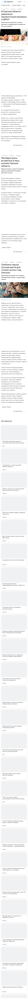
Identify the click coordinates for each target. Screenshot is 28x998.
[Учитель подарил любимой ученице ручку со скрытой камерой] (14, 816)
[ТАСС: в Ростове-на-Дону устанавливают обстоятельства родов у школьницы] (14, 792)
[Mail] (5, 2)
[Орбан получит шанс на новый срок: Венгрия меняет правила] (14, 697)
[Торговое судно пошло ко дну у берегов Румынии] (14, 768)
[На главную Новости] (9, 2)
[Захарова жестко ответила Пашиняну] (14, 555)
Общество (19, 9)
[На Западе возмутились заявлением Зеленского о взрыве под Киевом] (14, 958)
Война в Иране (17, 5)
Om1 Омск (13, 9)
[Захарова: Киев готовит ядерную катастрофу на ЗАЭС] (14, 721)
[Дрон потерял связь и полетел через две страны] (14, 531)
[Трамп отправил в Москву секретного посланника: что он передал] (14, 863)
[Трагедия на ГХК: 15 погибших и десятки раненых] (14, 602)
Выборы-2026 (6, 5)
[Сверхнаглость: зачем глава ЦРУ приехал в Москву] (14, 460)
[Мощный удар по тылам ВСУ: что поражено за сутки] (14, 911)
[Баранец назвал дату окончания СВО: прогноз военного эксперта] (14, 484)
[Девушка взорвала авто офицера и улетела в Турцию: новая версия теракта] (14, 650)
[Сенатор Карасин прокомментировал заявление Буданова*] (14, 934)
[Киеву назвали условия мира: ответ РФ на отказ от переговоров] (14, 887)
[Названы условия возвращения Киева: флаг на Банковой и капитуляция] (14, 626)
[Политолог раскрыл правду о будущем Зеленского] (14, 507)
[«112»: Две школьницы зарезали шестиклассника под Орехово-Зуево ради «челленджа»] (14, 436)
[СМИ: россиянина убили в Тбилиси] (14, 982)
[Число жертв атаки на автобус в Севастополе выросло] (14, 673)
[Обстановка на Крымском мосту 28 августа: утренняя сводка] (14, 745)
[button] (14, 37)
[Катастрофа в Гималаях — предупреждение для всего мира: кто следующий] (14, 579)
